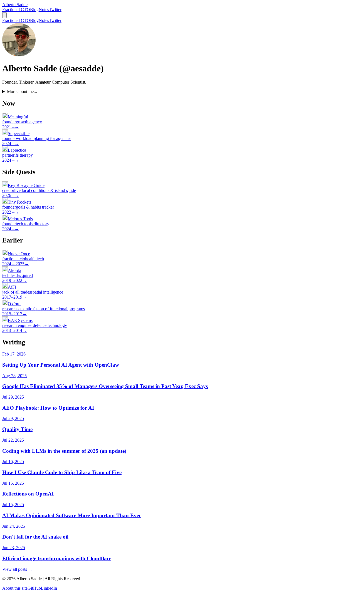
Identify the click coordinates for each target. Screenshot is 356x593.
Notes (44, 9)
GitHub (34, 588)
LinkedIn (49, 588)
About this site (15, 588)
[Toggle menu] (4, 15)
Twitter (55, 9)
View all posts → (17, 569)
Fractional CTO (16, 9)
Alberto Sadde (15, 4)
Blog (34, 9)
